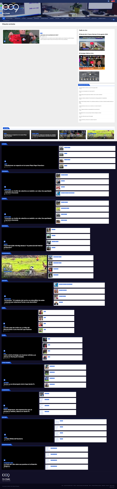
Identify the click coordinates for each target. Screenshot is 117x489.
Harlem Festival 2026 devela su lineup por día (59, 449)
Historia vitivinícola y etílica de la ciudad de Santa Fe (88, 119)
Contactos (94, 18)
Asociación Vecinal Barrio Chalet (82, 18)
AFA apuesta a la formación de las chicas (57, 379)
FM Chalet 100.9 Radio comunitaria (96, 485)
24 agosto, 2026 (7, 358)
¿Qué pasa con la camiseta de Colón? (49, 35)
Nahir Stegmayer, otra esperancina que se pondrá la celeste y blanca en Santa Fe (17, 410)
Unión (67, 18)
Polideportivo (47, 393)
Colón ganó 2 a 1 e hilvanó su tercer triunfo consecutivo (58, 346)
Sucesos (52, 18)
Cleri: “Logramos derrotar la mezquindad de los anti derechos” (89, 109)
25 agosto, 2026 (7, 137)
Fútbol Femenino (6, 382)
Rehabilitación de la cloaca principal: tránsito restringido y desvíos (90, 112)
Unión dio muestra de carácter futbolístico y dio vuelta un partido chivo (57, 312)
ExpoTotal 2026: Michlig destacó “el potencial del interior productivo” (23, 246)
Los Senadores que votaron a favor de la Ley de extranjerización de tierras (73, 422)
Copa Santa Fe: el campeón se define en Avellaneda (59, 367)
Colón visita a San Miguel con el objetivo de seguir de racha (58, 358)
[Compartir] (1, 13)
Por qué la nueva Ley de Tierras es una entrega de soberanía (71, 428)
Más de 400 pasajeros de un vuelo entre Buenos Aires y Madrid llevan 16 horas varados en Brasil (70, 258)
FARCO (63, 18)
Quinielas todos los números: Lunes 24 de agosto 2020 (88, 87)
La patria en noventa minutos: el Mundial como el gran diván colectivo (72, 440)
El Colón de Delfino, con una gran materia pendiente (57, 340)
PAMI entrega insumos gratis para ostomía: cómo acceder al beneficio (90, 94)
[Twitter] (1, 9)
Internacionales (44, 18)
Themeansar (17, 486)
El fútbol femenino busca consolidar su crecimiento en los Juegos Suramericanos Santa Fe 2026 (67, 373)
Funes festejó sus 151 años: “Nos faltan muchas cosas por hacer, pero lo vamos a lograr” (67, 236)
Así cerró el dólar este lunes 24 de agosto (86, 116)
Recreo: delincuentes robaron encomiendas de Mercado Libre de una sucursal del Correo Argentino (70, 230)
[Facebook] (1, 7)
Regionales (36, 18)
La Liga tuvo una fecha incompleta (56, 385)
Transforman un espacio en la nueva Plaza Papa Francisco (15, 135)
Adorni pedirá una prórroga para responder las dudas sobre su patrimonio (74, 182)
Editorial (58, 18)
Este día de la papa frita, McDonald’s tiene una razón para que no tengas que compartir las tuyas (68, 455)
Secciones (107, 485)
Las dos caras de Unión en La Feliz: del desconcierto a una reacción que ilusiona (17, 328)
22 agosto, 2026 (7, 303)
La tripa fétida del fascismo (13, 439)
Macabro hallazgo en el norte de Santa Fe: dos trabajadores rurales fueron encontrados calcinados (82, 161)
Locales (24, 18)
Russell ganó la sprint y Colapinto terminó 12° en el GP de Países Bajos (57, 400)
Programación (6, 20)
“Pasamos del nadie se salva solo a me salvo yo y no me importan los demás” (75, 194)
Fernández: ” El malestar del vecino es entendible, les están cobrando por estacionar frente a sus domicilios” (24, 301)
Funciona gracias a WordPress (6, 486)
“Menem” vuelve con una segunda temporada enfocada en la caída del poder (65, 461)
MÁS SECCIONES (9, 18)
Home (62, 485)
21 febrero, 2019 (44, 36)
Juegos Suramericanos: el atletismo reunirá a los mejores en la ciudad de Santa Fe (59, 394)
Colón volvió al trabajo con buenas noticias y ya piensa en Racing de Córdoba (20, 356)
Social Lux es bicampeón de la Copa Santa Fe (87, 91)
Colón (72, 18)
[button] (112, 19)
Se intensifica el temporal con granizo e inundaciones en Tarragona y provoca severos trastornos (70, 264)
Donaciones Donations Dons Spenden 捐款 (82, 485)
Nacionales (30, 18)
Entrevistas (17, 18)
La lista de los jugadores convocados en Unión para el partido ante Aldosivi (57, 318)
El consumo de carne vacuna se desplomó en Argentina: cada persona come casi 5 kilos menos (78, 188)
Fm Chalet (6, 13)
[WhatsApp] (1, 6)
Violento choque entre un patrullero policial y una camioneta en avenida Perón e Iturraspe (80, 148)
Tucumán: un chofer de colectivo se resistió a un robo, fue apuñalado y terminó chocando (44, 135)
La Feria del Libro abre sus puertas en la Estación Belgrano (20, 465)
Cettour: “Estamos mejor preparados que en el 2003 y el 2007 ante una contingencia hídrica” (76, 297)
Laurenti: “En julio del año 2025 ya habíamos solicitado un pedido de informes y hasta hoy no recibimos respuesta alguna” (81, 303)
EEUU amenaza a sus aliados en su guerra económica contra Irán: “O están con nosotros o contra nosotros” (72, 276)
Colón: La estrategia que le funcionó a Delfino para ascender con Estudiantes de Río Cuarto (64, 352)
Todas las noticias (112, 485)
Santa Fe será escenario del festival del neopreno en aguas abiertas (57, 406)
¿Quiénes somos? (101, 18)
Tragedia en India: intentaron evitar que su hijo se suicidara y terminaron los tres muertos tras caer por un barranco (100, 136)
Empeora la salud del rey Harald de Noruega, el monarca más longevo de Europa (67, 270)
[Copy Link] (1, 11)
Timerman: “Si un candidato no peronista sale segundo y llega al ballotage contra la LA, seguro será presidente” (79, 291)
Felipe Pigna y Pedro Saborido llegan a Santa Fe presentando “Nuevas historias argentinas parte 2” (68, 467)
